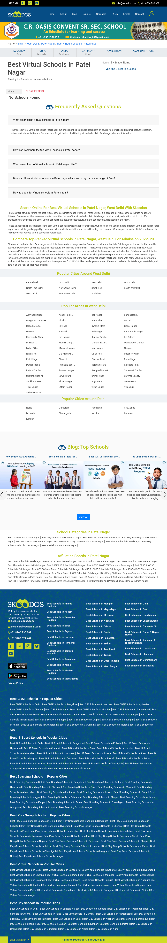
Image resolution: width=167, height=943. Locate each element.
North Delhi (129, 282)
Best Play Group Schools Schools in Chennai (98, 826)
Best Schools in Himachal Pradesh (61, 644)
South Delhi (97, 288)
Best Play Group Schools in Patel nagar (61, 537)
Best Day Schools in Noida (73, 929)
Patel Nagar (48, 43)
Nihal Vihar (31, 353)
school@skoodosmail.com (25, 627)
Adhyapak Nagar (34, 315)
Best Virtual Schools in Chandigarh (57, 890)
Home (51, 14)
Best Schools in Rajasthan (100, 638)
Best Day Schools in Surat (67, 918)
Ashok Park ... (66, 315)
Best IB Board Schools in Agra (75, 768)
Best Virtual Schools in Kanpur (128, 885)
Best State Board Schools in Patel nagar (137, 561)
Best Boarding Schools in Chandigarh (104, 802)
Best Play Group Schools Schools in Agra (41, 856)
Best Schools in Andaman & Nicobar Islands (140, 641)
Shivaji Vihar (97, 376)
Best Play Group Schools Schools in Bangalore (82, 820)
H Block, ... (31, 331)
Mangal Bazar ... (99, 342)
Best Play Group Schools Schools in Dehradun (74, 841)
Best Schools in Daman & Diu (141, 626)
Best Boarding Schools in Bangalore (65, 782)
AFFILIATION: (114, 50)
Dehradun (31, 413)
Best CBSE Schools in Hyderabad (132, 704)
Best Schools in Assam (59, 612)
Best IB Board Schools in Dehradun (58, 758)
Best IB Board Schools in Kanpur (27, 763)
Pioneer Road (98, 359)
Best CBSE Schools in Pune (60, 709)
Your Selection (18, 939)
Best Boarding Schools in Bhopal (100, 797)
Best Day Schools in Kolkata (91, 908)
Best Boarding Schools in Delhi (27, 782)
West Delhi (33, 43)
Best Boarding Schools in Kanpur (28, 802)
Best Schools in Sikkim (98, 643)
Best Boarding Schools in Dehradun (61, 797)
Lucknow (128, 413)
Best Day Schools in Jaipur (51, 923)
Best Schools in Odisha (98, 626)
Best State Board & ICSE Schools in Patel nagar (75, 573)
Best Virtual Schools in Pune (61, 874)
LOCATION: (19, 52)
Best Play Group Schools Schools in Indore (67, 836)
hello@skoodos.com (125, 3)
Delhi (21, 43)
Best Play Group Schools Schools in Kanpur (76, 846)
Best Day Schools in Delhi (24, 908)
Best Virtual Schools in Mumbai (96, 874)
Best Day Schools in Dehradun (132, 918)
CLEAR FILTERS (35, 91)
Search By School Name (116, 62)
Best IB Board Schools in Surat (129, 753)
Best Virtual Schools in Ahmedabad (135, 874)
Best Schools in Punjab (98, 632)
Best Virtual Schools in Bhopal (59, 885)
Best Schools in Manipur (99, 604)
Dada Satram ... (34, 326)
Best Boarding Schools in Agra (75, 807)
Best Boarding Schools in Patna (65, 802)
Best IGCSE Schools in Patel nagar (33, 573)
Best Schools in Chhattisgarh (141, 660)
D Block (128, 320)
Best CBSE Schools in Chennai (26, 709)
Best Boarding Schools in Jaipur (137, 797)
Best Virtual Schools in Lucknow (28, 880)
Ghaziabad (129, 407)
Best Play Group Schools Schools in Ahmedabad (106, 831)
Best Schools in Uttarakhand (140, 648)
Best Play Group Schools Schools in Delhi (32, 820)
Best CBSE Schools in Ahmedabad (131, 709)
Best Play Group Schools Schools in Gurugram (84, 851)
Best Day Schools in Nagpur (98, 918)
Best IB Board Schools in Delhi (26, 743)
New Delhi (96, 282)
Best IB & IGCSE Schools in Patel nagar (101, 569)
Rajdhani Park (98, 364)
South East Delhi (67, 293)
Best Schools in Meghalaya (101, 609)
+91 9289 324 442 (20, 638)
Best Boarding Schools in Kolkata (105, 782)
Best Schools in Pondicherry (140, 615)
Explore (87, 14)
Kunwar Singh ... (99, 337)
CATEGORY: (89, 52)
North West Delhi (67, 288)
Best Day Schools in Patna (114, 923)
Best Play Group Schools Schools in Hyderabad (46, 826)
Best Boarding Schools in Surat (131, 792)
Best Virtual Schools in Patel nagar (123, 541)
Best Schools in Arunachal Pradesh (61, 618)
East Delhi (64, 282)
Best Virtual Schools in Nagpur (132, 880)
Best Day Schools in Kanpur (83, 923)
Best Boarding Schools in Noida (40, 807)
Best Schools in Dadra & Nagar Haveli (142, 633)
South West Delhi (132, 288)
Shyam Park (97, 381)
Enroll (126, 14)
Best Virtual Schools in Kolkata (99, 869)
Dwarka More (98, 326)
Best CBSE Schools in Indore (56, 714)
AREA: (64, 52)
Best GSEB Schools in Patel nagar (24, 581)
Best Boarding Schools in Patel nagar (101, 537)
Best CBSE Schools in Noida (112, 724)
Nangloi (128, 348)
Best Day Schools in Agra (104, 929)
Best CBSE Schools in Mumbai (93, 709)
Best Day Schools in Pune (47, 913)
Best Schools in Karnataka (61, 659)
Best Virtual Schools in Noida (132, 890)
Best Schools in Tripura (98, 655)
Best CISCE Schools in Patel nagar (25, 577)
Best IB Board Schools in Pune (78, 748)
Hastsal (63, 331)
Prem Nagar (130, 359)
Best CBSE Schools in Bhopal (51, 719)
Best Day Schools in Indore (36, 918)
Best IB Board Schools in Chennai (42, 748)
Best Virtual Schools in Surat (97, 880)
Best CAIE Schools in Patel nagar (60, 577)
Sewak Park (65, 376)
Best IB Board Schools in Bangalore (64, 743)
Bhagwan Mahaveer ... (37, 320)
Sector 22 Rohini (34, 376)
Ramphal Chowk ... (101, 370)
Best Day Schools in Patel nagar (24, 537)
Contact (139, 14)
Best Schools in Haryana (60, 637)
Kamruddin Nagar (35, 337)
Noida (29, 407)
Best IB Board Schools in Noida (40, 768)
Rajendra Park (131, 364)
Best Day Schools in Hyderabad (125, 908)
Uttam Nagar (65, 387)
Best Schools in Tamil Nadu (101, 649)
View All (83, 517)
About (63, 14)
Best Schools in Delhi (136, 604)
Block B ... (64, 320)
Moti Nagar (97, 348)
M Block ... (31, 342)
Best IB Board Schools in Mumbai (115, 748)
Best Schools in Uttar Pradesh (102, 661)
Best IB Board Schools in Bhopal (96, 758)
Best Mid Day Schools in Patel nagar (34, 541)
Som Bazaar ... (131, 381)
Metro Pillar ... (33, 348)
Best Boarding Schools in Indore (94, 792)
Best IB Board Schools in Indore (93, 753)
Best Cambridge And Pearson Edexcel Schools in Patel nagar (117, 581)
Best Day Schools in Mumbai (78, 913)
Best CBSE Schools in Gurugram (77, 724)
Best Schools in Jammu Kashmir (60, 652)
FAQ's (115, 14)
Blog (74, 14)
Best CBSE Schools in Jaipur (84, 719)
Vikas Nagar (97, 387)
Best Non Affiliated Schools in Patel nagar (64, 581)
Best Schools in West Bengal (101, 666)
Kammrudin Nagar (133, 331)
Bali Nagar (96, 315)
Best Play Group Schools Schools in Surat (115, 836)
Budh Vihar (97, 320)
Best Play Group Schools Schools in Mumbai (54, 831)
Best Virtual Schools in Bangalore (61, 869)
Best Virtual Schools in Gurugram (96, 890)
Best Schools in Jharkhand (139, 654)
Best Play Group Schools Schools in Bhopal (124, 841)
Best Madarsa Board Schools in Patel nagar (134, 577)
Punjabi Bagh (33, 364)
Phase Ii (63, 359)
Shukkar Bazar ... (35, 381)
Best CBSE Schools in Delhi (25, 704)
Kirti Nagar (64, 337)
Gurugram (64, 407)
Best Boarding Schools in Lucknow (56, 792)
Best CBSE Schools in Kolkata (95, 704)
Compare (101, 14)
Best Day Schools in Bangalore (57, 908)
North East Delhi (34, 288)
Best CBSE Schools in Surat (89, 714)
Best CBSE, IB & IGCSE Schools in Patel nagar (110, 565)
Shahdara (96, 293)
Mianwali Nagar (67, 348)
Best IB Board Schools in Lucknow (56, 753)
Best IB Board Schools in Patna (64, 763)
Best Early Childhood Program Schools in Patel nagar (128, 573)
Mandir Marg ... (66, 342)
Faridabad (96, 407)
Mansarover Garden (134, 342)
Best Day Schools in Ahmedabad (114, 913)
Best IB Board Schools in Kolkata (103, 743)
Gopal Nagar (130, 326)
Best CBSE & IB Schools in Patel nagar (66, 565)
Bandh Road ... (131, 315)
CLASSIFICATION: (143, 50)
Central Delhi (32, 282)
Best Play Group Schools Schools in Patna (125, 846)
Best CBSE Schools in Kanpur (118, 719)
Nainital (95, 413)
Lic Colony (129, 337)
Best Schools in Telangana (139, 666)
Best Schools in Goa (136, 609)
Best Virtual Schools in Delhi (25, 869)
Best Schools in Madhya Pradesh (60, 671)
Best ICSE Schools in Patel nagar (59, 561)
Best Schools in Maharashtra (62, 679)
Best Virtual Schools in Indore (63, 880)
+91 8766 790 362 (20, 632)
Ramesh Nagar (66, 370)
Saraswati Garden (133, 370)
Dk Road (63, 326)
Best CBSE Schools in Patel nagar (24, 561)
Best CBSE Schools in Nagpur (122, 714)
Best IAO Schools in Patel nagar (95, 577)
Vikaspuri (129, 387)
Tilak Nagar (32, 387)
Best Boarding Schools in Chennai (42, 787)
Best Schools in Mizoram (100, 615)
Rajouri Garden (33, 370)
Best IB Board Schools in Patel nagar (96, 561)
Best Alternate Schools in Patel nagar (26, 565)
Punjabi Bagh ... (67, 364)
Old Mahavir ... (66, 353)
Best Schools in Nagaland (100, 621)
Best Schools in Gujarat (59, 631)
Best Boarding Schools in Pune (79, 787)
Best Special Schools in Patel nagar (59, 545)
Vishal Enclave (33, 392)
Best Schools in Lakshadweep (141, 621)
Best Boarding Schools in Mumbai (116, 787)
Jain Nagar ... (98, 331)
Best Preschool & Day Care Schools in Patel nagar (79, 541)
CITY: (41, 52)
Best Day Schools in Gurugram (40, 929)
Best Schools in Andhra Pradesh (59, 605)
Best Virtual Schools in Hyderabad (136, 869)
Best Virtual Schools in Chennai (27, 874)
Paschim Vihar (131, 353)
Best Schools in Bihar (58, 626)
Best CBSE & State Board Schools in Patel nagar (56, 569)
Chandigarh (65, 413)
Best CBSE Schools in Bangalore (59, 704)
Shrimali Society (132, 376)
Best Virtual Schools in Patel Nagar (77, 43)
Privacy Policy (15, 683)
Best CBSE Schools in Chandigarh (39, 724)
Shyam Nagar (66, 381)
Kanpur (30, 418)
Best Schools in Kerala (59, 665)
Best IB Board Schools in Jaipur (133, 758)
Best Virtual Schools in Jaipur (93, 885)
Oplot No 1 (96, 353)
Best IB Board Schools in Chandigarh (103, 763)
